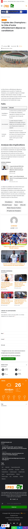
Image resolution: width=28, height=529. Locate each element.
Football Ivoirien (22, 471)
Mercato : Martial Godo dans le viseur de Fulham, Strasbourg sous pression (20, 284)
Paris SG (23, 205)
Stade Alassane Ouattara (14, 208)
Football (22, 469)
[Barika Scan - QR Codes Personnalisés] (14, 11)
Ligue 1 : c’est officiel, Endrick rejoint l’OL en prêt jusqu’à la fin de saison (18, 178)
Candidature (9, 202)
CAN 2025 (7, 467)
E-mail (3, 339)
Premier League (5, 476)
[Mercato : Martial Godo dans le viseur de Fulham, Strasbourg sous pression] (21, 277)
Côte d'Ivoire (19, 202)
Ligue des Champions (10, 474)
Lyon (16, 205)
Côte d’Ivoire (10, 469)
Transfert (21, 476)
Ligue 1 (3, 474)
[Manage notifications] (20, 525)
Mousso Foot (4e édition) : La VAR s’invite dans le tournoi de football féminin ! (7, 301)
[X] (15, 228)
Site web (3, 345)
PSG (10, 476)
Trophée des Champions (14, 210)
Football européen (13, 471)
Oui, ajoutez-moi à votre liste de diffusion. (11, 355)
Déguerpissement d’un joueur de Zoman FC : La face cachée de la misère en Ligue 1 (20, 301)
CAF (2, 467)
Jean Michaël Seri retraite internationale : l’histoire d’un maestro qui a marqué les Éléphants (7, 285)
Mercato (18, 474)
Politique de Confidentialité (14, 519)
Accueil (4, 17)
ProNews (8, 17)
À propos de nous (14, 515)
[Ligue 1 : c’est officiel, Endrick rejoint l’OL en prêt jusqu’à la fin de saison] (5, 178)
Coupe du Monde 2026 (15, 467)
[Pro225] (8, 6)
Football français (7, 205)
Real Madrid (15, 476)
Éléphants (4, 478)
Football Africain (5, 471)
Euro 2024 (17, 469)
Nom (2, 333)
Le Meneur (5, 46)
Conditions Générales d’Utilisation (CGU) (14, 517)
